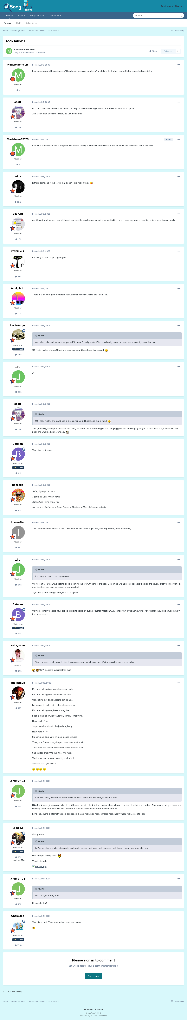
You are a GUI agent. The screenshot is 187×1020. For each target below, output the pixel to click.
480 (19, 806)
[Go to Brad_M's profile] (18, 838)
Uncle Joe (17, 915)
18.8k (19, 945)
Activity (21, 15)
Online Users (31, 23)
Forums (7, 23)
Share (154, 51)
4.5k (19, 510)
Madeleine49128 (26, 49)
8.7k (19, 857)
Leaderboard (55, 15)
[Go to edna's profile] (18, 186)
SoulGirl (18, 213)
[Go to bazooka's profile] (18, 495)
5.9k (19, 355)
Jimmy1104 (17, 780)
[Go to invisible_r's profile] (18, 261)
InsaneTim (18, 522)
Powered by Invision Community (93, 1016)
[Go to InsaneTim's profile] (18, 532)
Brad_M (18, 827)
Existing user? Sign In (172, 6)
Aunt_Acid (17, 288)
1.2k (19, 127)
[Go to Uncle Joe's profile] (18, 926)
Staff (18, 23)
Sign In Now (93, 976)
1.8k (19, 239)
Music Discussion (36, 52)
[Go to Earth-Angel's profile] (18, 335)
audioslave (18, 682)
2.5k (19, 392)
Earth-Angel (18, 325)
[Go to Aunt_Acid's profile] (18, 298)
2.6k (19, 276)
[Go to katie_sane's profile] (18, 655)
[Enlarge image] (91, 183)
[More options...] (179, 65)
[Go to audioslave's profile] (18, 693)
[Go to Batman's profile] (18, 454)
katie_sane (18, 645)
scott (17, 101)
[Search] (181, 15)
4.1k (19, 473)
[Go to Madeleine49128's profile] (9, 51)
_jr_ (17, 366)
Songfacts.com (37, 15)
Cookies (99, 1009)
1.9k (19, 314)
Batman (18, 443)
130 (19, 547)
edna (17, 176)
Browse (9, 15)
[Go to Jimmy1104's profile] (18, 791)
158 (19, 708)
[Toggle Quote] (36, 335)
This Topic (168, 15)
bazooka (17, 484)
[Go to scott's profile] (18, 112)
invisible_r (17, 251)
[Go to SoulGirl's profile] (18, 224)
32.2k (19, 202)
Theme (87, 1009)
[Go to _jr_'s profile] (18, 376)
